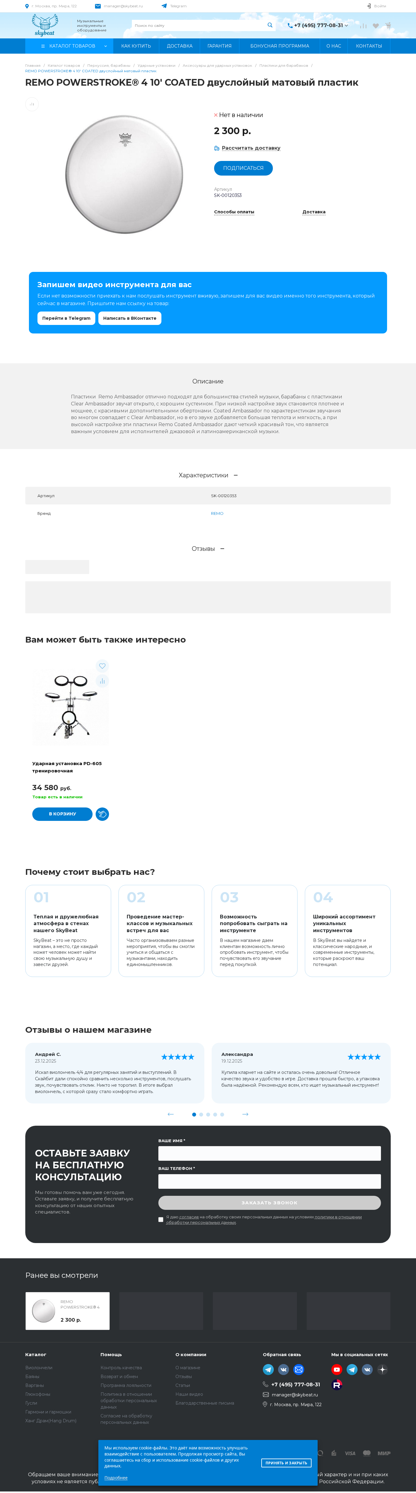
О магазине (187, 1367)
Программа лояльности (125, 1385)
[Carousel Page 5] (222, 1115)
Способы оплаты (234, 212)
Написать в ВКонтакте (130, 318)
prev (171, 1114)
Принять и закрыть (286, 1463)
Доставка (314, 212)
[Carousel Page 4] (215, 1115)
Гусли (31, 1403)
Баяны (32, 1376)
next (245, 1114)
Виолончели (38, 1367)
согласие (189, 1216)
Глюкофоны (37, 1394)
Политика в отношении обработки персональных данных (128, 1400)
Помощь (111, 1354)
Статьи (182, 1385)
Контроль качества (121, 1367)
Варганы (34, 1385)
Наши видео (189, 1394)
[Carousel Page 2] (201, 1115)
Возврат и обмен (119, 1376)
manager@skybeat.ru (123, 6)
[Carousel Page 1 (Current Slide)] (194, 1115)
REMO (217, 513)
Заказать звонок (270, 1203)
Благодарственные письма (204, 1403)
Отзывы (183, 1376)
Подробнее (116, 1478)
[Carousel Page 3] (208, 1115)
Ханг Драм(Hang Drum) (50, 1421)
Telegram (178, 6)
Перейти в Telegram (66, 318)
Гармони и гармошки (48, 1412)
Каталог (35, 1354)
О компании (190, 1354)
